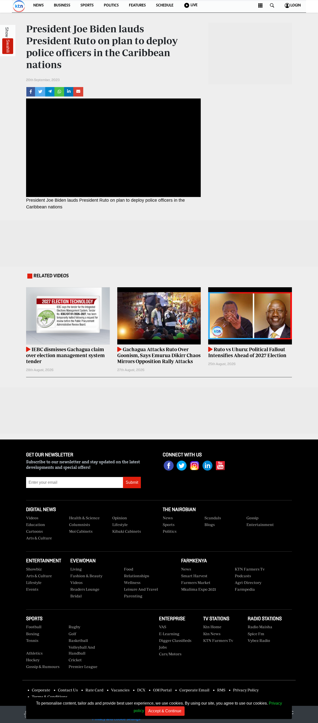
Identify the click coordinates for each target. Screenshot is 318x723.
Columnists (79, 524)
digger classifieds (175, 640)
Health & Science (84, 518)
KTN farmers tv (250, 569)
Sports (168, 524)
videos (32, 518)
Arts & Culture (39, 538)
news (186, 569)
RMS (221, 690)
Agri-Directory (248, 582)
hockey (33, 660)
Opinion (119, 518)
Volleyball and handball (82, 650)
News (168, 518)
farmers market (195, 582)
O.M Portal (162, 690)
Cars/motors (170, 654)
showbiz (34, 569)
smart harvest (194, 576)
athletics (34, 653)
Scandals (212, 518)
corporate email (194, 690)
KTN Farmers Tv (218, 640)
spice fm (256, 633)
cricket (75, 660)
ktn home (212, 627)
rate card (94, 690)
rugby (74, 627)
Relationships (136, 576)
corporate (41, 690)
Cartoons (34, 531)
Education (35, 524)
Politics (169, 531)
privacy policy (246, 690)
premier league (83, 666)
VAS (162, 627)
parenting (133, 596)
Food (128, 569)
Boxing (32, 633)
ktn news (211, 633)
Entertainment (260, 524)
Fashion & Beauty (86, 576)
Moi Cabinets (80, 531)
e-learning (169, 633)
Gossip (252, 518)
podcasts (243, 576)
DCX (141, 690)
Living (76, 569)
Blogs (209, 524)
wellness (132, 582)
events (32, 589)
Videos (76, 582)
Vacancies (120, 690)
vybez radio (259, 640)
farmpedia (245, 589)
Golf (72, 633)
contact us (68, 690)
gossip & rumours (42, 666)
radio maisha (260, 627)
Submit (132, 482)
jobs (163, 647)
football (33, 627)
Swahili (8, 46)
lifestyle (33, 582)
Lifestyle (120, 524)
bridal (76, 596)
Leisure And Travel (141, 589)
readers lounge (84, 589)
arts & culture (39, 576)
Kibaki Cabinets (126, 531)
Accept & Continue (164, 711)
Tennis (32, 640)
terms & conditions (49, 696)
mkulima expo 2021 (198, 589)
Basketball (78, 640)
